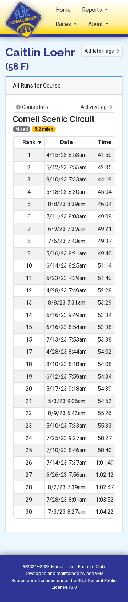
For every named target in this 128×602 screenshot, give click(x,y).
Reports (92, 9)
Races (64, 24)
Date (66, 142)
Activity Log (94, 107)
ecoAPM (95, 573)
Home (63, 9)
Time (104, 142)
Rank (31, 142)
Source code (24, 580)
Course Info (34, 107)
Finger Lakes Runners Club (78, 566)
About (96, 24)
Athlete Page (100, 51)
